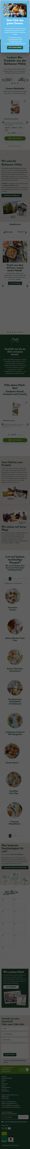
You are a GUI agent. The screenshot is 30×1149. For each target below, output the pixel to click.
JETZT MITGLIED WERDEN (15, 47)
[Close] (28, 2)
